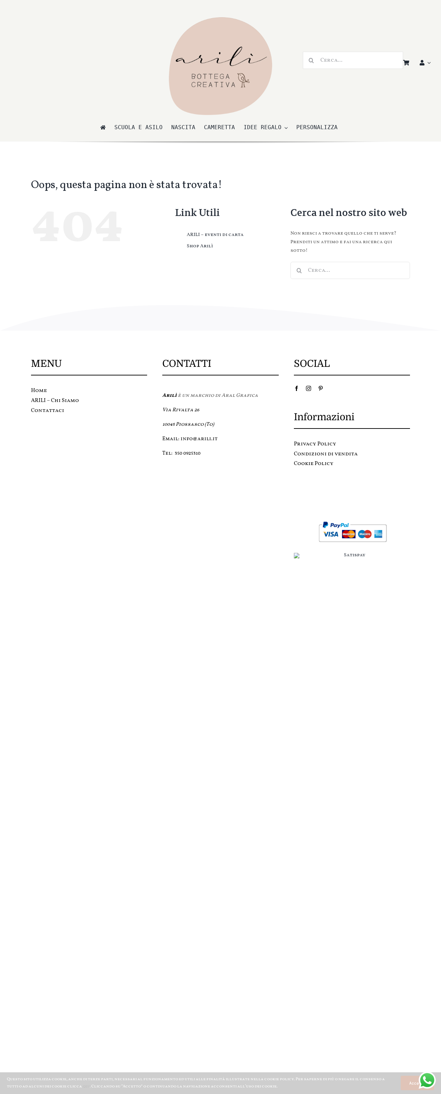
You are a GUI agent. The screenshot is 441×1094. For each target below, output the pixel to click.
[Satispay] (352, 555)
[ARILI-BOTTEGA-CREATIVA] (220, 19)
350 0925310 (188, 453)
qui (86, 1086)
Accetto (417, 1083)
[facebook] (296, 388)
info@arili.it (199, 439)
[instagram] (308, 388)
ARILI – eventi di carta (215, 234)
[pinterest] (320, 388)
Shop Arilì (200, 246)
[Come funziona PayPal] (352, 523)
